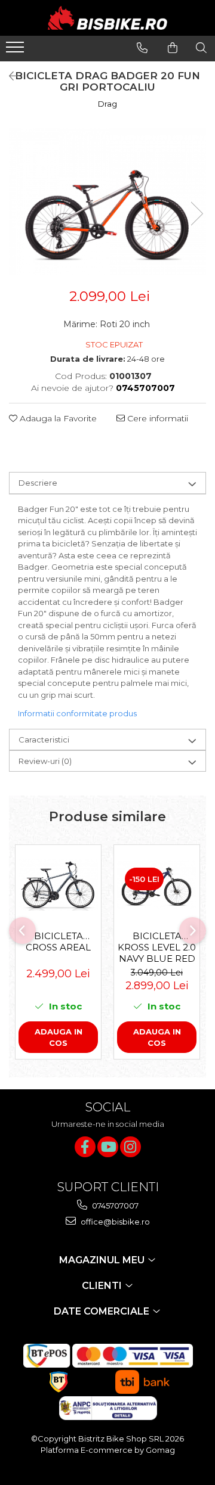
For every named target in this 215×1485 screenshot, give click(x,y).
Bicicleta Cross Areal (58, 941)
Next (196, 213)
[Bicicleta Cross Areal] (58, 885)
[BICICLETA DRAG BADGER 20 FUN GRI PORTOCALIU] (107, 201)
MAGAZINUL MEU (103, 1260)
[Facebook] (85, 1146)
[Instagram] (130, 1146)
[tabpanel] (107, 201)
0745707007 (114, 1205)
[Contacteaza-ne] (142, 48)
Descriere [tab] (38, 482)
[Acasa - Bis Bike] (107, 18)
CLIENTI (103, 1285)
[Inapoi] (9, 76)
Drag (107, 103)
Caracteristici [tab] (44, 739)
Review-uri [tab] (45, 761)
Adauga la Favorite (57, 418)
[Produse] (16, 51)
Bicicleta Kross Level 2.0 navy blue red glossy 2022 (157, 947)
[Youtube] (107, 1146)
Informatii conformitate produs (77, 713)
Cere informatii (156, 418)
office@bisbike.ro (114, 1221)
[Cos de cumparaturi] (172, 48)
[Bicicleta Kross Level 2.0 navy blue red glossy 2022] (156, 884)
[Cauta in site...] (201, 48)
